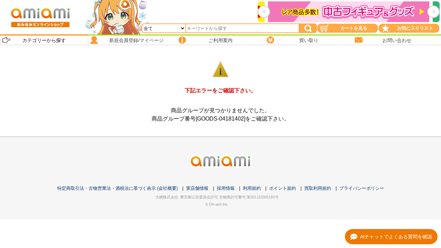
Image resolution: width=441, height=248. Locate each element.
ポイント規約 (282, 188)
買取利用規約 (317, 188)
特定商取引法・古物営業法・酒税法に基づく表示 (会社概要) (117, 188)
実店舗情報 (197, 188)
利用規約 (252, 188)
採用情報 (226, 188)
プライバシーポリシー (361, 188)
